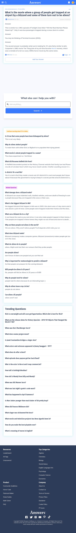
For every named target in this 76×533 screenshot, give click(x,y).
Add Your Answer (38, 59)
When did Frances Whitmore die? (17, 407)
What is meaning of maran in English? (19, 431)
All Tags (5, 457)
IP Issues (42, 508)
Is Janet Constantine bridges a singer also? (21, 340)
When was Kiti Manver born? (15, 382)
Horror (53, 48)
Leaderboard (7, 453)
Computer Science (44, 475)
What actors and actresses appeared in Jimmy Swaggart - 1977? (28, 346)
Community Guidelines (10, 486)
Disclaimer (42, 501)
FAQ (4, 504)
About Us (42, 486)
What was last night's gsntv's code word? (20, 388)
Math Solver (7, 501)
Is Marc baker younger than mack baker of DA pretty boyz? (26, 401)
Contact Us (42, 490)
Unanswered (7, 460)
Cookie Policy (43, 504)
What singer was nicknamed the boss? (19, 413)
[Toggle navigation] (3, 2)
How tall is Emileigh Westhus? (16, 370)
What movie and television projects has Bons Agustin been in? (28, 419)
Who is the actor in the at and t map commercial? (23, 364)
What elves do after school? (15, 352)
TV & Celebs (21, 9)
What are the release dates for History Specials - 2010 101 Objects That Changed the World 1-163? (36, 321)
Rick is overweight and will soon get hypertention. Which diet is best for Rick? (34, 314)
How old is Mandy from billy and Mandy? (20, 376)
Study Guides (7, 497)
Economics (42, 479)
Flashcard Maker (8, 493)
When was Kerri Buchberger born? (17, 328)
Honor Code (7, 490)
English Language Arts (46, 468)
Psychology (42, 471)
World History (43, 464)
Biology (41, 460)
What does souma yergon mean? (17, 334)
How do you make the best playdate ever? (20, 425)
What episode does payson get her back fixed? (22, 358)
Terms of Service (44, 493)
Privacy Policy (43, 497)
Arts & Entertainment (11, 9)
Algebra (41, 453)
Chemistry (42, 457)
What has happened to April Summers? (19, 394)
